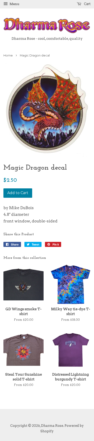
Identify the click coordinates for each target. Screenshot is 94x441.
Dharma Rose (52, 426)
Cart (87, 4)
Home (8, 55)
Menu (14, 4)
